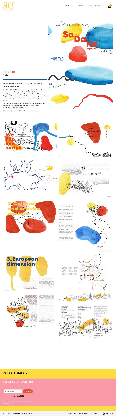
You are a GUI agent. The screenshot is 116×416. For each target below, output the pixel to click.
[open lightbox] (80, 41)
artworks (81, 6)
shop (73, 6)
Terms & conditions (74, 413)
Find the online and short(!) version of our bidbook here (21, 111)
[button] (95, 6)
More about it (7, 403)
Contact (96, 413)
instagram (109, 413)
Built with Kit (18, 396)
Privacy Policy (87, 413)
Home (67, 6)
